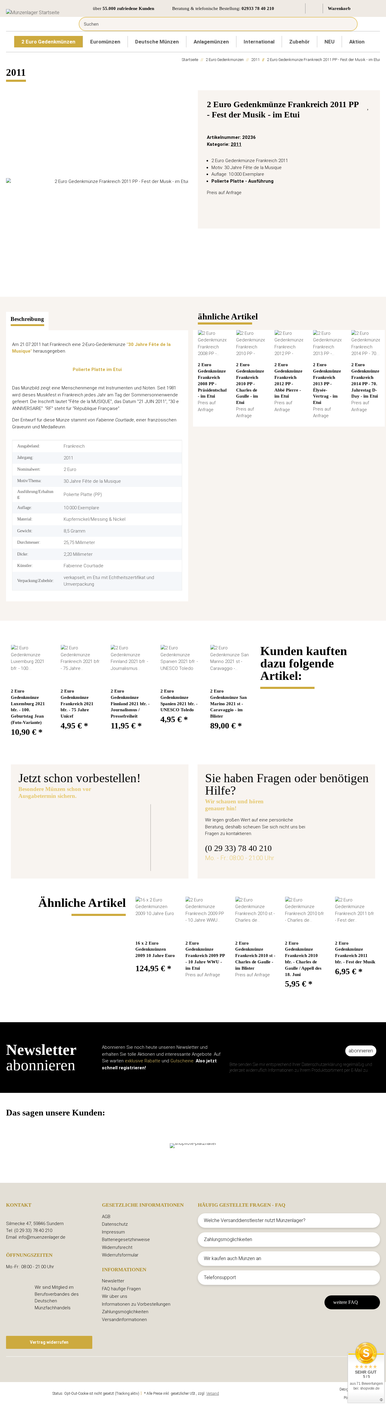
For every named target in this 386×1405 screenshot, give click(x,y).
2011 (236, 144)
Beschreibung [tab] (27, 319)
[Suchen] (348, 24)
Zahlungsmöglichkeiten (125, 1311)
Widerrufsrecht (117, 1247)
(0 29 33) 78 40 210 (238, 848)
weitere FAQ (345, 1302)
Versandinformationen (124, 1319)
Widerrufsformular (120, 1255)
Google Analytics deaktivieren (29, 1393)
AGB (106, 1216)
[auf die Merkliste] (368, 106)
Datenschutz (115, 1224)
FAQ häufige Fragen (121, 1288)
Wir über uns (114, 1296)
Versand (212, 1393)
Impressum (113, 1232)
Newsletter (113, 1281)
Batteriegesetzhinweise (126, 1239)
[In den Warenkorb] (11, 87)
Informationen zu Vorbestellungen (136, 1304)
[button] (297, 8)
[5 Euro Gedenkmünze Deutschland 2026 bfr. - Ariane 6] (70, 833)
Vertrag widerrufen (49, 1342)
